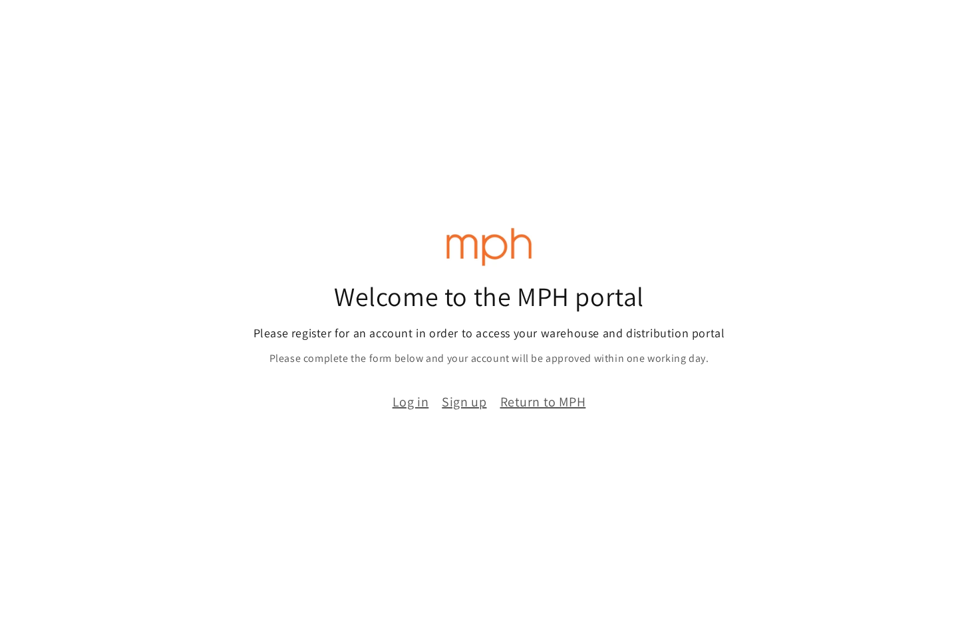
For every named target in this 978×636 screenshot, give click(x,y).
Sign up (464, 401)
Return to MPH (543, 401)
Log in (411, 401)
